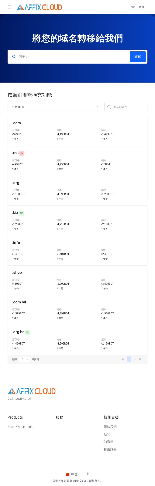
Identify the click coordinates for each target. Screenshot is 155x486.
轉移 (138, 57)
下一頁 (137, 359)
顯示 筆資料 (25, 359)
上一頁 (120, 359)
